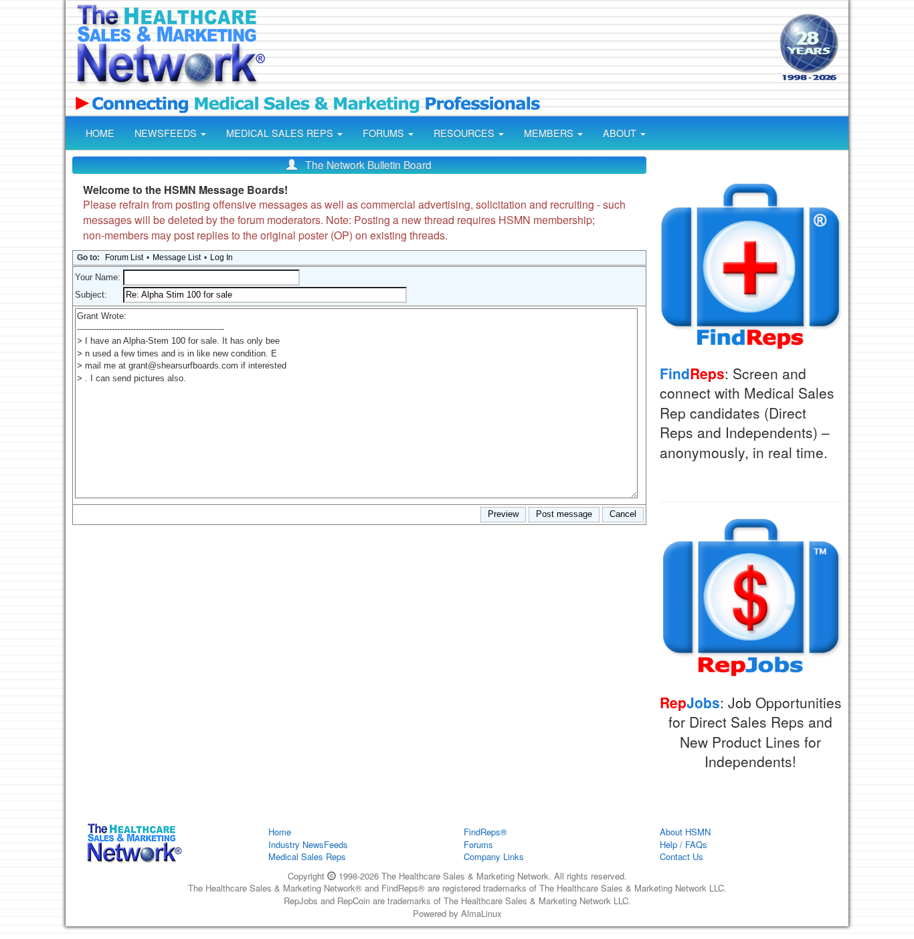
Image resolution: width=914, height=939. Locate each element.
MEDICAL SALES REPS (281, 133)
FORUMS (385, 133)
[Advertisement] (521, 49)
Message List (177, 257)
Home (279, 831)
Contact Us (681, 856)
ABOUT (621, 133)
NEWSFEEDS (166, 133)
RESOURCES (465, 133)
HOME (100, 133)
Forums (478, 844)
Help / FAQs (683, 844)
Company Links (494, 856)
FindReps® (485, 831)
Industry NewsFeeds (308, 844)
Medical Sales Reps (307, 856)
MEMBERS (550, 133)
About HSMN (685, 831)
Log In (221, 257)
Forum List (124, 257)
